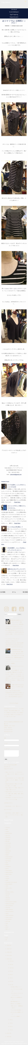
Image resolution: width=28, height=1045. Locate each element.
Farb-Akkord (8, 797)
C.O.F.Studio (8, 843)
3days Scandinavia (10, 783)
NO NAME (8, 893)
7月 (10, 977)
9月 (10, 971)
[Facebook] (14, 609)
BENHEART (8, 837)
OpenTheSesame (9, 778)
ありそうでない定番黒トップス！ (14, 22)
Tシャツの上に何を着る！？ (15, 527)
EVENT (7, 864)
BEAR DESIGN (9, 833)
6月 (10, 981)
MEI (6, 890)
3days (7, 772)
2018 (8, 952)
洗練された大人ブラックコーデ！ (16, 569)
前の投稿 (25, 592)
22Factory (8, 827)
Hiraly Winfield (9, 870)
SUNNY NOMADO (9, 915)
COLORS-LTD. (7, 766)
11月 (11, 964)
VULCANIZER (8, 919)
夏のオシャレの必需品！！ (16, 1003)
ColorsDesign (8, 806)
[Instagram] (6, 609)
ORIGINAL (8, 897)
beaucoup (8, 835)
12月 (11, 961)
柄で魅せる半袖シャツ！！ (16, 986)
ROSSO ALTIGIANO (10, 903)
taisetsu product (9, 917)
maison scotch (19, 25)
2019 (8, 948)
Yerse (7, 923)
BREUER (7, 841)
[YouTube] (21, 609)
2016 (8, 958)
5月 (10, 984)
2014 (8, 1036)
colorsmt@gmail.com (15, 474)
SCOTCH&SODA (9, 905)
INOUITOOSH (9, 874)
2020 (8, 945)
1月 (10, 1029)
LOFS (7, 886)
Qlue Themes (7, 1043)
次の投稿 (2, 592)
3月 (10, 1023)
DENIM (7, 854)
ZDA (6, 925)
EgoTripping (14, 14)
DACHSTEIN (8, 847)
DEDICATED (8, 850)
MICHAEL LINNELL (10, 892)
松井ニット (8, 929)
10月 (11, 967)
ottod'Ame (8, 899)
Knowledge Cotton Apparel (11, 882)
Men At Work (8, 812)
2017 (8, 955)
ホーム (14, 592)
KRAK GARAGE (9, 884)
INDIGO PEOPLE (9, 872)
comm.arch (8, 845)
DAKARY (7, 849)
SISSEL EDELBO (9, 909)
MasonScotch (14, 17)
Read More (17, 502)
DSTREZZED (8, 858)
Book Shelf (8, 839)
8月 (10, 974)
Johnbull (14, 9)
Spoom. (7, 913)
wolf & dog (8, 921)
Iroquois (7, 876)
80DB (7, 829)
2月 (10, 1026)
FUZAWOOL (8, 866)
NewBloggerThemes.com (22, 1043)
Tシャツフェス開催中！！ (16, 1016)
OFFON (7, 895)
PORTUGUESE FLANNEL (11, 901)
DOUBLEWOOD (9, 856)
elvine (7, 862)
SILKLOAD (8, 907)
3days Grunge (9, 791)
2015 (8, 1033)
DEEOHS (7, 852)
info (6, 939)
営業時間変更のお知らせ (16, 649)
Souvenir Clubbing (9, 911)
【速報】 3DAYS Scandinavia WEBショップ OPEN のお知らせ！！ (18, 686)
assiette (7, 831)
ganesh (7, 868)
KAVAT (7, 880)
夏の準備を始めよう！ (15, 1001)
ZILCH (7, 927)
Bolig (7, 787)
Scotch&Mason (14, 12)
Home (7, 937)
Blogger (16, 703)
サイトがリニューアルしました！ (13, 638)
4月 (10, 1019)
